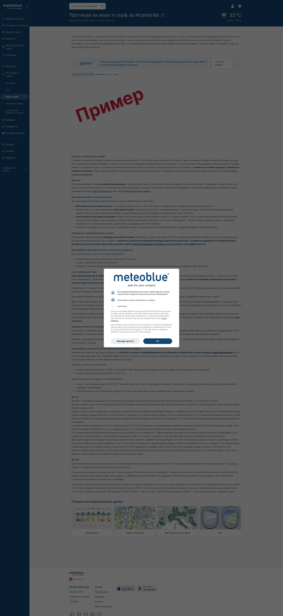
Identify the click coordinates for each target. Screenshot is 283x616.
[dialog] (141, 308)
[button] (141, 306)
